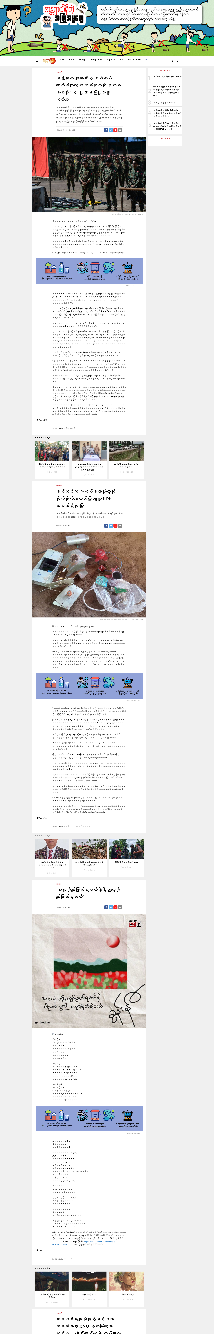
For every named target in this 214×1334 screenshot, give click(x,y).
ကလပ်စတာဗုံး (68, 826)
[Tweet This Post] (111, 130)
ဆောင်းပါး (71, 60)
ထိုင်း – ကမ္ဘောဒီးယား (134, 60)
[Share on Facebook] (106, 130)
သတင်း (61, 60)
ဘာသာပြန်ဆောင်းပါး (97, 60)
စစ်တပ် (78, 826)
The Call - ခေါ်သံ (69, 1259)
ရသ (121, 60)
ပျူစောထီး (72, 428)
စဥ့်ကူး (66, 428)
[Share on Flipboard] (115, 130)
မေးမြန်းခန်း (111, 60)
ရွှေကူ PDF (86, 826)
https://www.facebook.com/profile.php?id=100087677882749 (84, 1243)
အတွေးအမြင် (82, 60)
